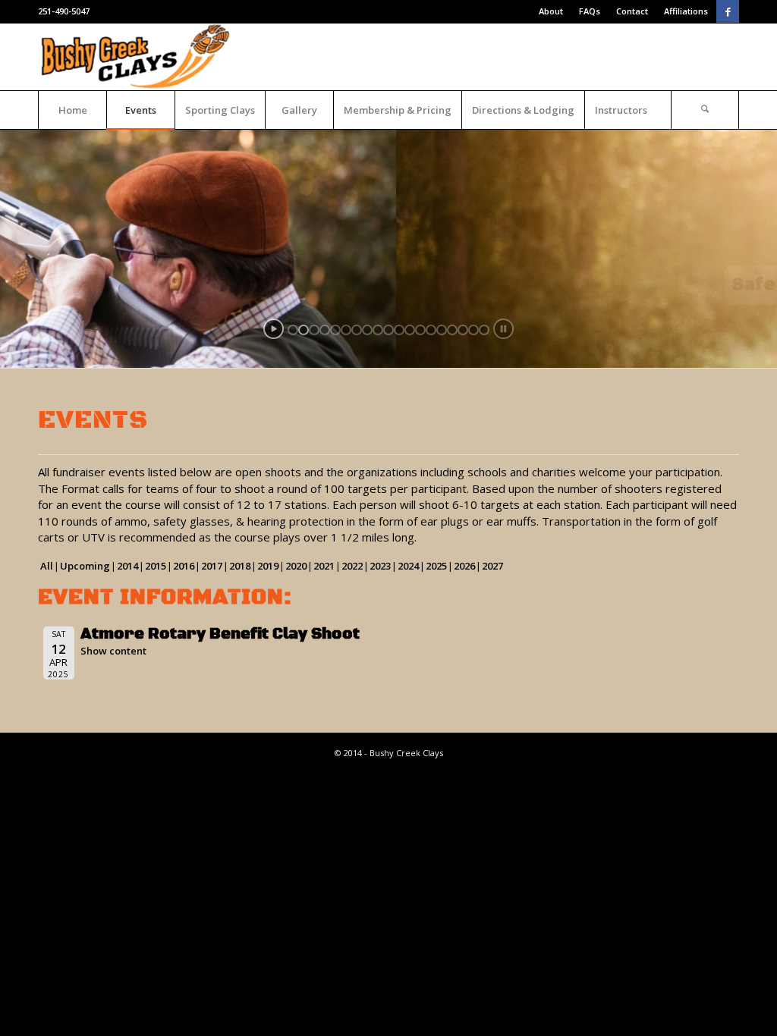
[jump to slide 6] (346, 330)
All (46, 566)
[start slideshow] (273, 329)
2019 (267, 566)
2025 (436, 566)
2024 (408, 566)
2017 (211, 566)
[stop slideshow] (503, 329)
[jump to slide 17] (463, 330)
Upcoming (85, 566)
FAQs (589, 11)
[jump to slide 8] (367, 330)
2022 (352, 566)
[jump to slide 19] (484, 330)
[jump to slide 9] (378, 330)
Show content (113, 651)
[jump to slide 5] (335, 330)
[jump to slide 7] (356, 330)
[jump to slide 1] (293, 330)
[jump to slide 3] (314, 330)
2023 (380, 566)
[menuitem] (551, 11)
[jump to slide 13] (420, 330)
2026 (464, 566)
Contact (632, 11)
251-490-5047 (64, 11)
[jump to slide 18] (473, 330)
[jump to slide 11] (399, 330)
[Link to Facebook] (727, 11)
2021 (324, 566)
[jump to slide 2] (303, 330)
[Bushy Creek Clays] (137, 57)
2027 (492, 566)
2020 (296, 566)
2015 (155, 566)
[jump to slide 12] (409, 330)
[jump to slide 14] (431, 330)
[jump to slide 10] (388, 330)
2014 (127, 566)
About (551, 11)
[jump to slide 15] (441, 330)
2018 (239, 566)
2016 (183, 566)
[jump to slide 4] (324, 330)
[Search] (705, 110)
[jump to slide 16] (452, 330)
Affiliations (686, 11)
